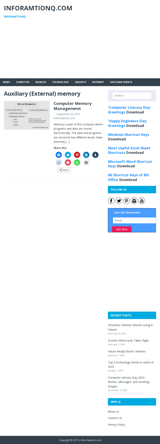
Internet (98, 82)
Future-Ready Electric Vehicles (127, 351)
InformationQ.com (64, 118)
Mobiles (41, 82)
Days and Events (121, 82)
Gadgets (80, 82)
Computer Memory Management (73, 106)
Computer (22, 82)
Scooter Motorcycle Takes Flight (128, 340)
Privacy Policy (116, 424)
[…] (67, 142)
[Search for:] (132, 95)
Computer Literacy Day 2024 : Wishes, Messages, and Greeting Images (128, 382)
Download (135, 112)
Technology (60, 82)
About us (113, 411)
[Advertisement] (80, 51)
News (6, 82)
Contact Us (115, 418)
